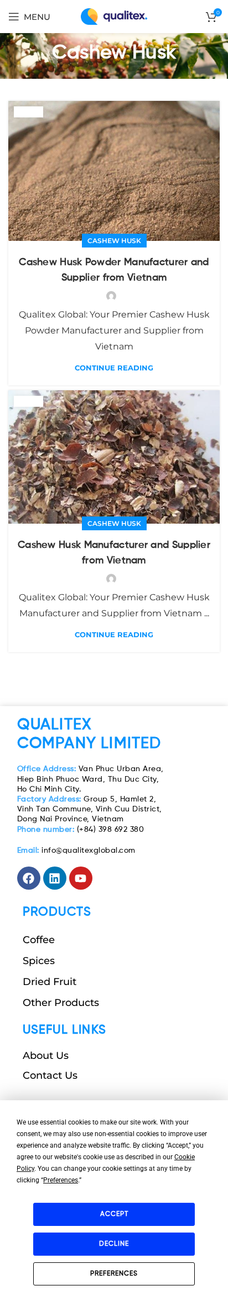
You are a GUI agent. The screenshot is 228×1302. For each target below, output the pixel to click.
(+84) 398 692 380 (80, 829)
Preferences (114, 1274)
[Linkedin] (54, 878)
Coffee (39, 940)
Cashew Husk (114, 240)
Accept (114, 1214)
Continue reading (114, 368)
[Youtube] (80, 878)
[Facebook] (28, 878)
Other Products (61, 1003)
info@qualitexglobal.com (76, 850)
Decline (114, 1244)
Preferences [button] (60, 1180)
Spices (39, 961)
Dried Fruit (49, 982)
